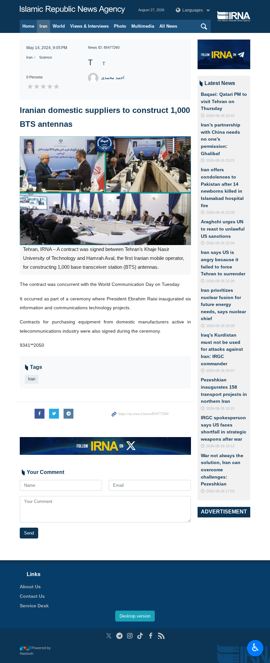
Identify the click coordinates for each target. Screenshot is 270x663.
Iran (43, 26)
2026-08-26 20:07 (220, 371)
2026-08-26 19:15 (220, 408)
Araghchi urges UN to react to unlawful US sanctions (223, 228)
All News (168, 26)
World (59, 26)
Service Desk (34, 605)
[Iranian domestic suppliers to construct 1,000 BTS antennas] (105, 190)
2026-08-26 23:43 (220, 116)
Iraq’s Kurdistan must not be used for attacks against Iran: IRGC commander (222, 349)
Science (45, 57)
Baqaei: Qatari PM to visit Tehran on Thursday (224, 101)
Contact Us (32, 596)
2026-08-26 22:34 (220, 243)
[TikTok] (140, 635)
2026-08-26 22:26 (220, 281)
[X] (108, 635)
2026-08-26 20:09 (220, 326)
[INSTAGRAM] (129, 635)
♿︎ (255, 647)
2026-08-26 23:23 (220, 160)
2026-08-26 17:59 (220, 491)
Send (29, 533)
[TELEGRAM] (119, 635)
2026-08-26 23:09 (220, 212)
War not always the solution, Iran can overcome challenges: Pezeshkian (222, 469)
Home (28, 26)
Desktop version (135, 616)
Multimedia (142, 26)
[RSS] (161, 635)
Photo (120, 26)
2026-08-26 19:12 (220, 446)
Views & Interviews (89, 26)
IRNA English (72, 9)
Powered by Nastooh (35, 650)
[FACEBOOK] (150, 635)
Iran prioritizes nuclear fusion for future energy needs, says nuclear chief (223, 304)
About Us (30, 586)
